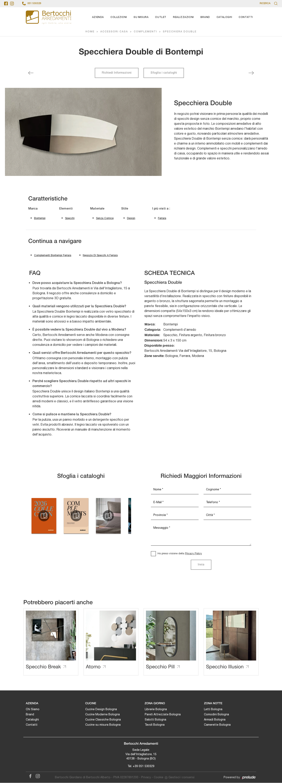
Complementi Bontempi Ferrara (52, 255)
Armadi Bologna (214, 719)
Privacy (146, 777)
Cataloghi (224, 17)
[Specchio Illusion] (251, 72)
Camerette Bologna (217, 724)
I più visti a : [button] (161, 208)
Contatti (246, 17)
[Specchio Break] (30, 72)
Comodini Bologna (216, 714)
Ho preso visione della (180, 553)
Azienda (98, 17)
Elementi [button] (66, 208)
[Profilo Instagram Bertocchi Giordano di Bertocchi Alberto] (12, 3)
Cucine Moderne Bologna (102, 714)
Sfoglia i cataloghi (163, 73)
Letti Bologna (213, 709)
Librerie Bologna (156, 709)
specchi (70, 218)
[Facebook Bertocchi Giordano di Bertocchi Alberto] (29, 775)
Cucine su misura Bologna (103, 724)
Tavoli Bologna (155, 724)
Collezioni (118, 17)
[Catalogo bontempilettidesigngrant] (108, 516)
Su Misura (141, 17)
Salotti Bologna (155, 719)
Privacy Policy (193, 553)
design (131, 218)
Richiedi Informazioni (117, 73)
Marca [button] (33, 208)
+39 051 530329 (143, 766)
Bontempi (39, 218)
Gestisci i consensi (181, 777)
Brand (205, 17)
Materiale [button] (97, 208)
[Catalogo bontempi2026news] (44, 516)
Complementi (145, 32)
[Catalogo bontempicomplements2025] (76, 516)
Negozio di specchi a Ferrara (100, 255)
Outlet (160, 17)
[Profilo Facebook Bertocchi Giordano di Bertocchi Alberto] (6, 3)
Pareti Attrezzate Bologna (163, 714)
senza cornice (105, 218)
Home (90, 32)
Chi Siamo (32, 709)
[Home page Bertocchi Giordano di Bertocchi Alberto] (48, 17)
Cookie (158, 777)
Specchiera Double (180, 32)
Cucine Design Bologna (101, 709)
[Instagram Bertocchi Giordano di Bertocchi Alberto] (36, 775)
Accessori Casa (114, 32)
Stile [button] (124, 208)
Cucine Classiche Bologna (103, 719)
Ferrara (162, 218)
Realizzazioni (183, 17)
